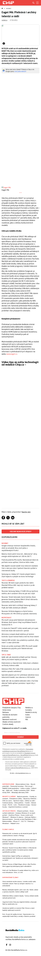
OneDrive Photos (14, 815)
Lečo (15, 805)
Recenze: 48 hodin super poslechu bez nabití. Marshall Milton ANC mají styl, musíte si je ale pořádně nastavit (18, 585)
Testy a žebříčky (8, 580)
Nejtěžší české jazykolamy (10, 788)
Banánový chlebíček (29, 798)
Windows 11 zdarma (16, 817)
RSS (26, 719)
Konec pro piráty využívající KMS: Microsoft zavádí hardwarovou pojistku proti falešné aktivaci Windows (20, 648)
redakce (4, 20)
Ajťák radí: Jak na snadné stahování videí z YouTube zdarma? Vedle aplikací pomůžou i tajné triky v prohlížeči (20, 683)
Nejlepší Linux (15, 823)
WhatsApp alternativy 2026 (20, 792)
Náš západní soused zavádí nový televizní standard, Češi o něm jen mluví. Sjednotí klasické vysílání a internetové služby (20, 568)
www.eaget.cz (11, 354)
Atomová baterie (7, 819)
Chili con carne (7, 800)
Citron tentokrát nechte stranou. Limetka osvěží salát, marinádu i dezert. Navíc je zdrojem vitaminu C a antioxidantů (19, 883)
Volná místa (6, 710)
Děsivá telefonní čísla (22, 784)
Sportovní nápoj (18, 800)
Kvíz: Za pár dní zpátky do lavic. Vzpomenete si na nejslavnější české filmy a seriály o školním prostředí (18, 915)
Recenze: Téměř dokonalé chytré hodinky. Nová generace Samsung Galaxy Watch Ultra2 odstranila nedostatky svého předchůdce (19, 599)
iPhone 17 (16, 821)
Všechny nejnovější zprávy (20, 531)
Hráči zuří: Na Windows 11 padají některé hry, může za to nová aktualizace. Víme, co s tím (20, 871)
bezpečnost (6, 617)
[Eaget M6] (20, 187)
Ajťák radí (9, 790)
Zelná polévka (18, 803)
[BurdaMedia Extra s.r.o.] (13, 701)
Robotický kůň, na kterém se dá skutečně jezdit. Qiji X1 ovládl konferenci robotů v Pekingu (19, 834)
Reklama (5, 712)
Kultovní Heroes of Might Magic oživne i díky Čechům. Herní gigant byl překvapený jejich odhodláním (19, 865)
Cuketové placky (7, 803)
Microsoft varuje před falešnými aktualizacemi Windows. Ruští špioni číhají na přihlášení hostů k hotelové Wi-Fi (19, 622)
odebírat (20, 737)
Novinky (8, 8)
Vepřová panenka (22, 796)
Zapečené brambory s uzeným (18, 807)
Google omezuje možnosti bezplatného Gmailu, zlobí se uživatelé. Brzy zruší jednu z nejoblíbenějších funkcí (19, 548)
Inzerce (28, 717)
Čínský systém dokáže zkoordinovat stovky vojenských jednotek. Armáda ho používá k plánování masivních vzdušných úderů (19, 842)
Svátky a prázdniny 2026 (21, 790)
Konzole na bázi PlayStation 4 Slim (25, 819)
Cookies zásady (7, 724)
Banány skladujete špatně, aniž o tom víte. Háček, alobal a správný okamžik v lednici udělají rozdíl (20, 891)
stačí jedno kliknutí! (20, 71)
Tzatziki (27, 803)
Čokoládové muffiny (15, 798)
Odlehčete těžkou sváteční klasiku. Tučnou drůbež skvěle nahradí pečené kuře (20, 897)
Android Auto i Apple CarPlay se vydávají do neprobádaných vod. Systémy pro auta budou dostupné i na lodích (20, 858)
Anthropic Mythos (30, 817)
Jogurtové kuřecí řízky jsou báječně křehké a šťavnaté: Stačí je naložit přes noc (19, 903)
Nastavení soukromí (9, 719)
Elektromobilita (7, 821)
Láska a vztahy (25, 788)
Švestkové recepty (24, 805)
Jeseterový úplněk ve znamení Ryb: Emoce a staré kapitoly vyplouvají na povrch (18, 909)
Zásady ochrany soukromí (11, 722)
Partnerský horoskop (16, 786)
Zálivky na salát (30, 800)
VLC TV (23, 821)
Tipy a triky (6, 655)
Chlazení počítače (22, 811)
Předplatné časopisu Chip (11, 707)
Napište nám (26, 512)
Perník (10, 805)
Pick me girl (28, 786)
